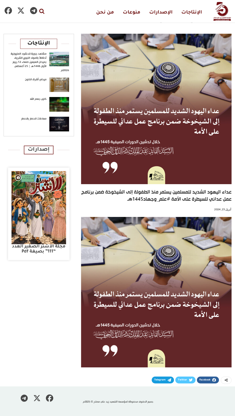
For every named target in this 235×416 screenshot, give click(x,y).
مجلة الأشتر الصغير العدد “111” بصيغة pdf (38, 249)
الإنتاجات (191, 12)
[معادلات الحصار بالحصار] (59, 124)
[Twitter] (20, 10)
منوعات (131, 12)
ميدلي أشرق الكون (35, 79)
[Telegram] (33, 10)
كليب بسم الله (38, 99)
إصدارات (39, 150)
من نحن (105, 12)
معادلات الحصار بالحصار (33, 118)
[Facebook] (8, 10)
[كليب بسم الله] (59, 104)
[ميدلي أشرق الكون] (59, 85)
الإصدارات (161, 12)
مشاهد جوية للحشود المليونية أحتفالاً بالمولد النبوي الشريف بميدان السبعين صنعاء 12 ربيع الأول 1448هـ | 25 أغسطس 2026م (40, 62)
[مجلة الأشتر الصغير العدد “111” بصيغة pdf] (38, 207)
